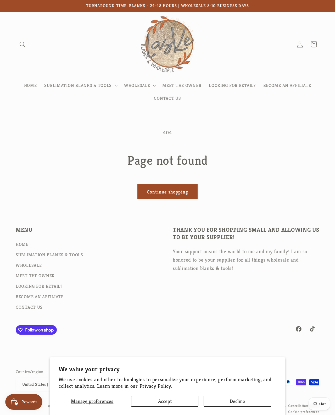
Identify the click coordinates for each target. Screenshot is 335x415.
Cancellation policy (303, 405)
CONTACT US (29, 307)
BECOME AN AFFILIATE (40, 297)
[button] (23, 44)
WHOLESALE (29, 265)
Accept (165, 401)
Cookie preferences (303, 412)
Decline (237, 401)
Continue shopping (167, 192)
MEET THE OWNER (35, 276)
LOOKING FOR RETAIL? (39, 286)
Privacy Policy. (155, 386)
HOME (22, 244)
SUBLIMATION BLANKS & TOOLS (49, 255)
